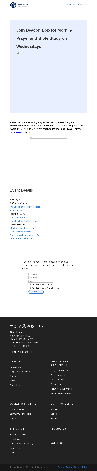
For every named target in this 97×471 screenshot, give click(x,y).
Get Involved (60, 404)
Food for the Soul (18, 434)
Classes (13, 418)
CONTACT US (19, 352)
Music (12, 380)
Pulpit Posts (15, 439)
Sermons (14, 376)
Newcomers (15, 367)
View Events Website (21, 238)
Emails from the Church (42, 284)
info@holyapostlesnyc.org (22, 228)
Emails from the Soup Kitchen (45, 288)
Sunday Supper (58, 384)
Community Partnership (20, 414)
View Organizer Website (20, 231)
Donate (71, 5)
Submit (36, 292)
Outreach (41, 235)
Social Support (21, 404)
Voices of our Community (21, 443)
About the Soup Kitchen (62, 388)
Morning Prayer (29, 235)
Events (13, 452)
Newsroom (15, 448)
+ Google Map (16, 210)
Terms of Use (80, 467)
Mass (19, 235)
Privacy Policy (65, 467)
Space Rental (16, 385)
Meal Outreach (57, 379)
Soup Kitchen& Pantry (60, 363)
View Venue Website (19, 217)
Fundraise (82, 5)
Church (13, 235)
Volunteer (55, 409)
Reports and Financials (61, 393)
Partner (54, 418)
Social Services (17, 409)
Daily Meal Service (59, 370)
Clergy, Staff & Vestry (20, 371)
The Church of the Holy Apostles (25, 207)
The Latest (18, 429)
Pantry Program (58, 375)
